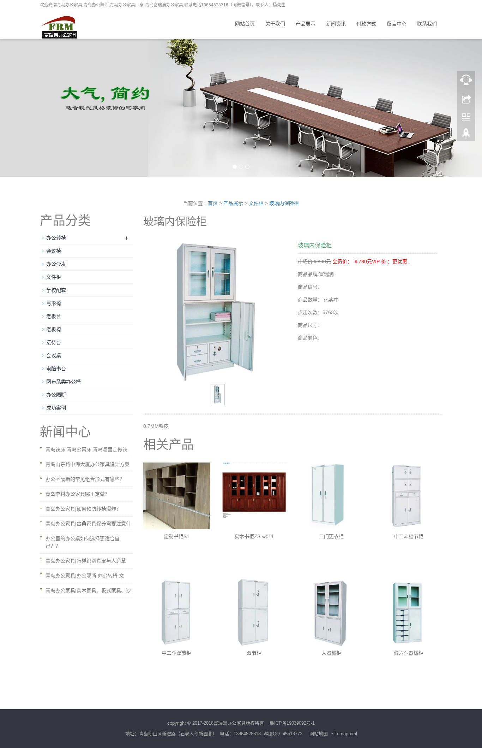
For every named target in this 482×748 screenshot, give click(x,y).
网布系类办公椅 (63, 381)
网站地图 (318, 733)
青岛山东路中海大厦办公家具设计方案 (87, 464)
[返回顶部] (466, 135)
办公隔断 (56, 394)
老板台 (53, 316)
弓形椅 (53, 303)
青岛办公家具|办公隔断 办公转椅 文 (85, 575)
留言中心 (396, 23)
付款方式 (366, 23)
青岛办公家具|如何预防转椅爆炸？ (83, 509)
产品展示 (305, 23)
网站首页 (245, 23)
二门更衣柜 (331, 536)
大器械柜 (331, 653)
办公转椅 (56, 238)
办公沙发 (56, 264)
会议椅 (53, 251)
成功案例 (56, 408)
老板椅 (53, 329)
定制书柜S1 (176, 536)
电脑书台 (56, 368)
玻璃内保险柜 (284, 203)
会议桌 (53, 355)
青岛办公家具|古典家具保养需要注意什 (88, 523)
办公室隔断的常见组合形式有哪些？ (85, 479)
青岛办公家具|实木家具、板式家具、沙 (88, 590)
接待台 (53, 342)
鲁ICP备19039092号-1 (292, 723)
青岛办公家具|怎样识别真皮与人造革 (86, 561)
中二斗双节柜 (176, 653)
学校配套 (56, 290)
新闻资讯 (336, 23)
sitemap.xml (344, 733)
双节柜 (254, 653)
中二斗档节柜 (408, 536)
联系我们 (427, 23)
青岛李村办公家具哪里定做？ (78, 494)
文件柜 (256, 203)
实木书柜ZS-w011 (254, 536)
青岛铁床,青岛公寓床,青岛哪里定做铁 (86, 449)
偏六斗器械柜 (408, 653)
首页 (213, 203)
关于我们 (275, 23)
